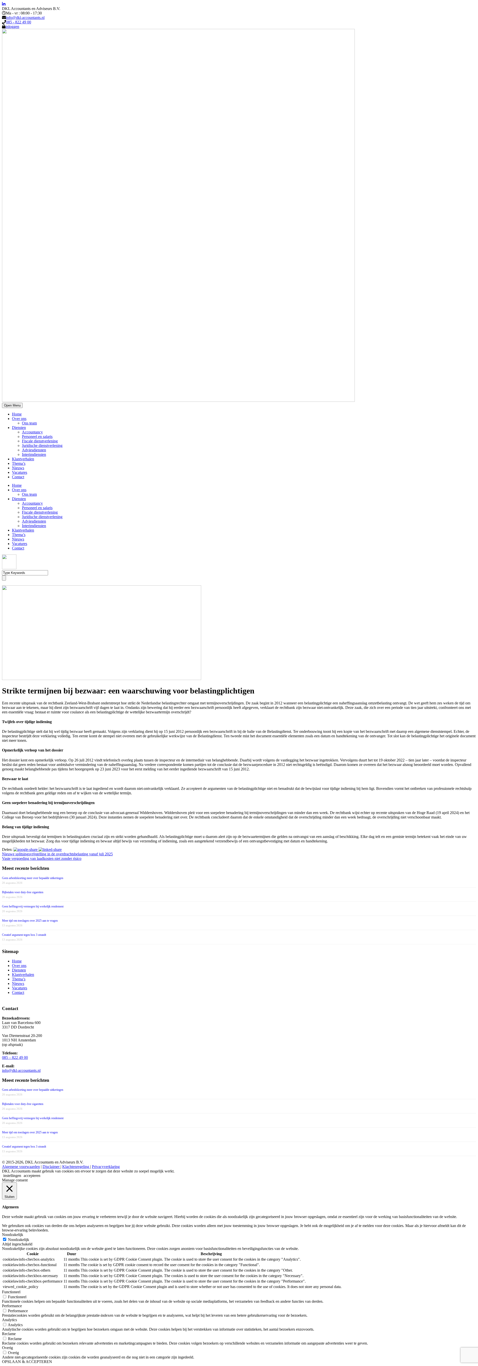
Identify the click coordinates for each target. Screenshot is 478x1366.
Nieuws (18, 468)
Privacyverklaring (106, 1166)
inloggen (12, 26)
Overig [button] (7, 1348)
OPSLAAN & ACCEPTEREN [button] (27, 1362)
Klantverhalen (23, 459)
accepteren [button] (32, 1175)
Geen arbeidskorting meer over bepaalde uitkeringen (32, 878)
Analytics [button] (9, 1320)
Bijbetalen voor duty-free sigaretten (22, 892)
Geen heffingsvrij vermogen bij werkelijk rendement (32, 906)
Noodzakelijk (18, 1239)
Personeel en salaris (37, 436)
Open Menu (12, 405)
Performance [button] (12, 1306)
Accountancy (32, 432)
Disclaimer (51, 1166)
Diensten (19, 427)
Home (17, 414)
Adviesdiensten (34, 450)
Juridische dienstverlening (42, 445)
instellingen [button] (12, 1175)
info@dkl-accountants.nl (25, 17)
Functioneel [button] (11, 1292)
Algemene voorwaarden (21, 1166)
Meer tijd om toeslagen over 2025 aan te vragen (30, 920)
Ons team (29, 423)
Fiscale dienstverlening (40, 441)
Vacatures (19, 472)
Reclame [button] (9, 1334)
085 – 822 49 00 (15, 1057)
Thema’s (18, 463)
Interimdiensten (34, 454)
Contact (18, 477)
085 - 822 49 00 (18, 22)
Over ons (19, 418)
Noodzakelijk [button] (12, 1234)
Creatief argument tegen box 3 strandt (24, 935)
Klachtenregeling (76, 1166)
